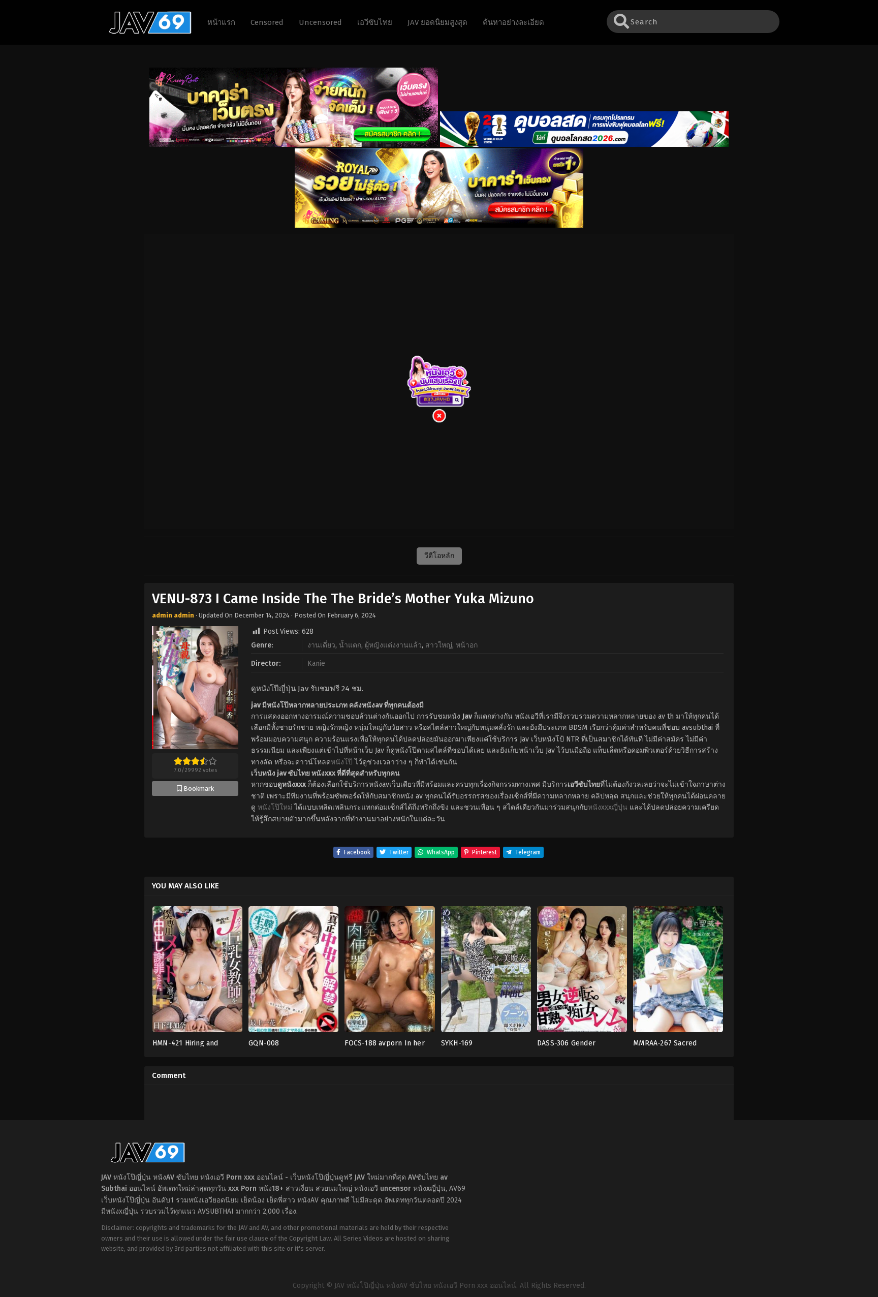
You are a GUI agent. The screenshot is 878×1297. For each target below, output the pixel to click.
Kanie (316, 663)
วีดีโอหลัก (439, 555)
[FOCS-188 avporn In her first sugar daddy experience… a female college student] (389, 972)
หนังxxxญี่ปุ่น (608, 807)
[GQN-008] (293, 972)
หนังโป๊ (342, 762)
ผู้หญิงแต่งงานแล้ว (393, 645)
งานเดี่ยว (321, 645)
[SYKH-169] (486, 972)
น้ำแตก (350, 645)
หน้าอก (467, 645)
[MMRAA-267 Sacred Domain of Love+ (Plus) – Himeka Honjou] (678, 972)
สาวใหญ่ (438, 645)
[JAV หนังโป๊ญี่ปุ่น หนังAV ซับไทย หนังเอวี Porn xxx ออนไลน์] (145, 32)
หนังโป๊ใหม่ (275, 807)
